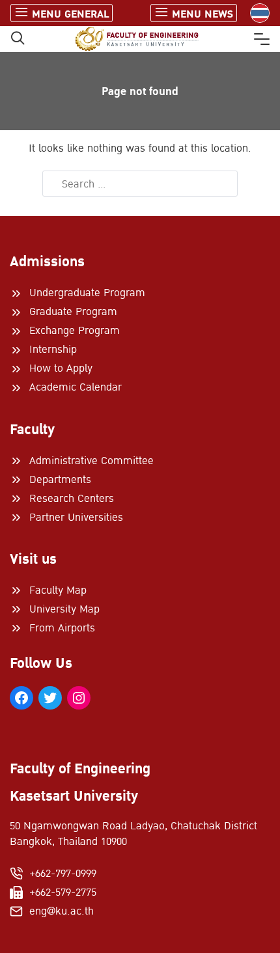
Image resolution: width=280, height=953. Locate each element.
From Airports (62, 628)
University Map (64, 609)
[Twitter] (50, 698)
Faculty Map (58, 590)
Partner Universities (76, 517)
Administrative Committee (91, 460)
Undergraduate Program (87, 292)
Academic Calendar (75, 387)
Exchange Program (74, 330)
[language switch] (260, 13)
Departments (60, 479)
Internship (53, 349)
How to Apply (60, 368)
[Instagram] (79, 698)
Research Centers (71, 498)
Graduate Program (73, 311)
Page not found (140, 91)
